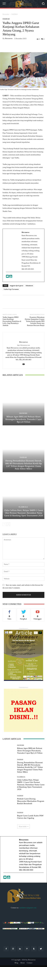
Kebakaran (29, 286)
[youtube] (24, 364)
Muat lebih (23, 826)
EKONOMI (23, 413)
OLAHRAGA (23, 507)
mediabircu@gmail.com (27, 908)
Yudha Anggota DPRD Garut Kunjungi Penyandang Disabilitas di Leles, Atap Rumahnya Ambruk (12, 321)
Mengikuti (23, 610)
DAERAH (14, 14)
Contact (29, 963)
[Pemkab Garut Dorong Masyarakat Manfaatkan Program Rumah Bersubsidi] (9, 800)
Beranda (6, 14)
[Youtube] (10, 277)
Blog (16, 963)
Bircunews (9, 38)
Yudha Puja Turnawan (11, 289)
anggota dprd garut (16, 286)
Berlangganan (38, 610)
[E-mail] (7, 277)
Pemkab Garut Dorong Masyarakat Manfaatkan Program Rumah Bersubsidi (30, 801)
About (22, 963)
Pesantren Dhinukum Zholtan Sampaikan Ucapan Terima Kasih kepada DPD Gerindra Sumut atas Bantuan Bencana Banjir (34, 321)
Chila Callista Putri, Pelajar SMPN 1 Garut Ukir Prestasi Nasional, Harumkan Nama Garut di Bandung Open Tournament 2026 (23, 513)
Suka (9, 610)
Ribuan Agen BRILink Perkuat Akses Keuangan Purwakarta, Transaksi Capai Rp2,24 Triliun (23, 419)
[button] (43, 3)
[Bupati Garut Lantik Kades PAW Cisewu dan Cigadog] (9, 815)
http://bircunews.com (23, 345)
